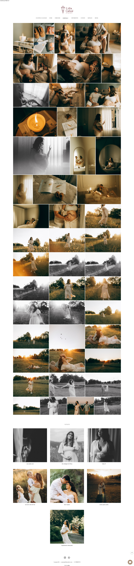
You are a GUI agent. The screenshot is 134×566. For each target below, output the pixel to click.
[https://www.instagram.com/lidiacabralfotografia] (65, 557)
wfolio (68, 565)
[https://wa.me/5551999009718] (69, 557)
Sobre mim (57, 18)
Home (50, 18)
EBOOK (96, 18)
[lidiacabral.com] (67, 9)
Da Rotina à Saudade (41, 18)
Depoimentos (74, 18)
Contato (83, 18)
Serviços (90, 18)
